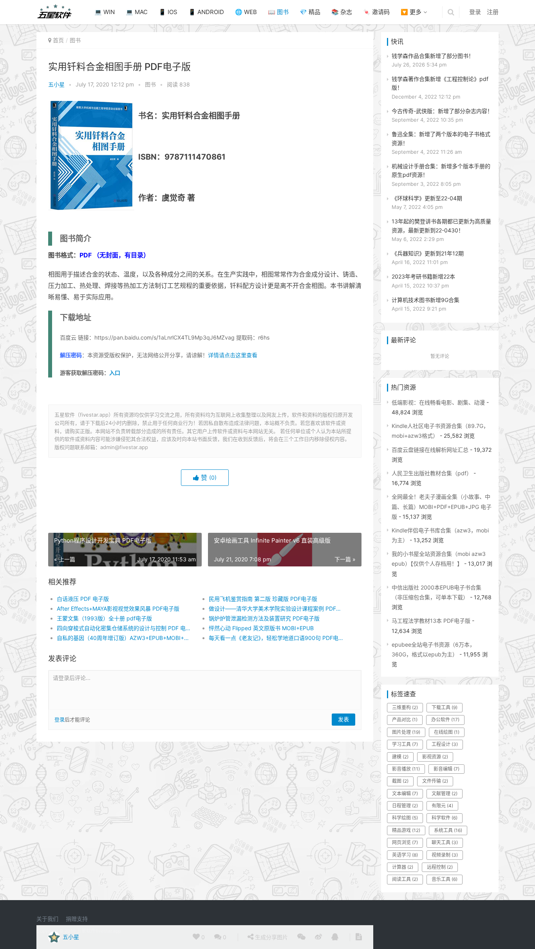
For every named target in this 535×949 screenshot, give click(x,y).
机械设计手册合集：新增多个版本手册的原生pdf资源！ (441, 170)
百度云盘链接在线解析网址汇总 (430, 449)
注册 (493, 12)
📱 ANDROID (206, 12)
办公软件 (445, 720)
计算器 (402, 867)
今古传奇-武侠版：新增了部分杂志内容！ (442, 111)
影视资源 (435, 757)
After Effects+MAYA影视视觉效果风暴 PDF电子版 (118, 608)
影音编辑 (446, 769)
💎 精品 (310, 12)
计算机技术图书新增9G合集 (425, 300)
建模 (400, 757)
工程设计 (445, 744)
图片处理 (406, 732)
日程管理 (405, 806)
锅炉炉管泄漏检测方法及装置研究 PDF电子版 (264, 618)
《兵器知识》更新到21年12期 (428, 253)
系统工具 (448, 830)
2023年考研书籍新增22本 (423, 276)
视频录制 (445, 855)
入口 (114, 372)
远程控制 (440, 867)
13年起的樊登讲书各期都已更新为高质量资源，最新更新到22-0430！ (441, 225)
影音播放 (406, 769)
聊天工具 (445, 842)
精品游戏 (406, 830)
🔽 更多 (411, 12)
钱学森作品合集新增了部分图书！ (433, 55)
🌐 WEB (246, 12)
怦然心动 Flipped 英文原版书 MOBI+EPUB (261, 628)
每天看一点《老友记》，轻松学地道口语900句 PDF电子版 (277, 637)
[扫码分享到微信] (301, 937)
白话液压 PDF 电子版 (83, 598)
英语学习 (405, 855)
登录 (475, 12)
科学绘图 (405, 818)
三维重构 (405, 707)
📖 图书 (278, 12)
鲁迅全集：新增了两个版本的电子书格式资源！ (441, 138)
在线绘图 (446, 732)
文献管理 (444, 793)
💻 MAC (137, 12)
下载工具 (444, 707)
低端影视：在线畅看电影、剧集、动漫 (438, 402)
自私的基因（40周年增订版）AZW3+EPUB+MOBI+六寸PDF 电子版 (125, 637)
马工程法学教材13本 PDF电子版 (431, 620)
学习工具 (405, 744)
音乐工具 (444, 879)
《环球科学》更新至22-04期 (427, 198)
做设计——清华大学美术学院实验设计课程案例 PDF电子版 (277, 608)
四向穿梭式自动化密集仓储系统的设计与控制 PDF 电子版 (125, 628)
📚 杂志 (341, 12)
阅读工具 (405, 879)
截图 (400, 781)
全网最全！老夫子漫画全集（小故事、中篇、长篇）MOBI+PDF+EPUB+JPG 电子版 (442, 506)
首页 (58, 40)
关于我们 (47, 918)
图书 (75, 40)
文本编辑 (405, 793)
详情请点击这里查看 (232, 355)
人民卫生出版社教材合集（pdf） (432, 473)
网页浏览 (405, 842)
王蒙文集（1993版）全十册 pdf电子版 (104, 618)
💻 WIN (104, 12)
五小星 (56, 84)
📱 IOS (168, 12)
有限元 (442, 806)
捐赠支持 (77, 918)
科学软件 (444, 818)
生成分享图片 (270, 937)
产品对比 (405, 720)
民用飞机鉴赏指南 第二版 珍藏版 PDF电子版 (263, 598)
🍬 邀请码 (376, 12)
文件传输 (435, 781)
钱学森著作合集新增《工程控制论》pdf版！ (440, 83)
